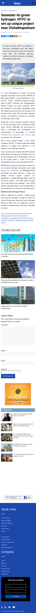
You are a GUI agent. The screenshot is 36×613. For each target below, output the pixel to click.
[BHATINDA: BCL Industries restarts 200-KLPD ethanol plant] (6, 444)
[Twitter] (7, 36)
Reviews (4, 526)
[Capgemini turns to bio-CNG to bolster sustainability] (18, 287)
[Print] (16, 36)
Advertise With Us (6, 547)
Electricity (4, 545)
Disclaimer (4, 574)
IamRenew (9, 611)
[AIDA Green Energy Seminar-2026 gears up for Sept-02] (6, 414)
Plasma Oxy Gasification (10, 170)
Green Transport (6, 520)
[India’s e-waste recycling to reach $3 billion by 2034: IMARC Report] (6, 424)
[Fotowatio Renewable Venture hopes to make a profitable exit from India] (18, 261)
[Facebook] (3, 36)
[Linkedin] (11, 36)
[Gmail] (20, 36)
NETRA (25, 214)
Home (3, 560)
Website (4, 369)
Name (3, 351)
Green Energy (5, 10)
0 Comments (25, 32)
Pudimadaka (5, 218)
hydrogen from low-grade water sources (15, 135)
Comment (5, 325)
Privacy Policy (5, 568)
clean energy (8, 214)
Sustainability (13, 10)
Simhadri (10, 220)
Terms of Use (5, 571)
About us (4, 563)
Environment (5, 528)
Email (3, 361)
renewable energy (15, 218)
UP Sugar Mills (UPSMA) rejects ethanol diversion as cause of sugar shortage (23, 435)
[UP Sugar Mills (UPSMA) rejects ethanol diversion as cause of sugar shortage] (6, 434)
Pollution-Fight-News (7, 542)
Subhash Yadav (17, 32)
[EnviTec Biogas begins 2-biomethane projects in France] (6, 454)
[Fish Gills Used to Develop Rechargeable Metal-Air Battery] (18, 235)
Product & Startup (6, 523)
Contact (3, 566)
